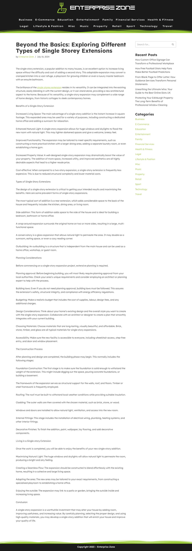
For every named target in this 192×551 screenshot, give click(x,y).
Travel (167, 26)
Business (25, 19)
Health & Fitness (160, 19)
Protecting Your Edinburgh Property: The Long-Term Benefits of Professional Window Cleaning (154, 101)
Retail (116, 26)
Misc (71, 26)
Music (84, 26)
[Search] (173, 44)
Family (107, 19)
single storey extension (49, 87)
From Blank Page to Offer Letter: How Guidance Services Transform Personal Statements (155, 81)
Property (100, 26)
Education (65, 19)
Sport (130, 26)
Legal (24, 26)
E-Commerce (45, 19)
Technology (149, 26)
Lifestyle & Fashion (48, 26)
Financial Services (130, 19)
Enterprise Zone (26, 56)
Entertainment (87, 19)
